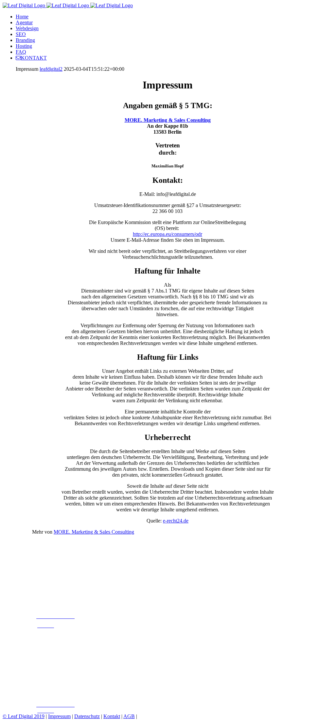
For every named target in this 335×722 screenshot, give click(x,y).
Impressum (59, 716)
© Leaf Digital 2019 (23, 716)
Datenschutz (87, 716)
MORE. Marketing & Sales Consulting (168, 120)
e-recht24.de (175, 520)
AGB (129, 716)
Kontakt (111, 716)
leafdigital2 (51, 69)
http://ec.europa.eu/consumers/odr (167, 234)
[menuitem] (174, 17)
